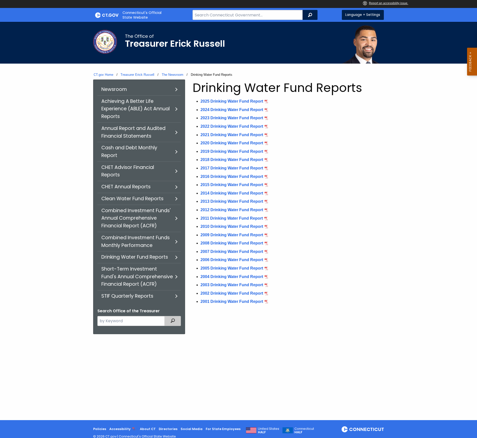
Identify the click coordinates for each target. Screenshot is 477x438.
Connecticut (304, 430)
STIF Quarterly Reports (127, 296)
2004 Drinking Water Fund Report (231, 277)
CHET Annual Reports (126, 186)
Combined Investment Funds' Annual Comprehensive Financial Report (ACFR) (136, 218)
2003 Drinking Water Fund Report (231, 285)
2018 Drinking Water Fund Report (231, 160)
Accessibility (120, 429)
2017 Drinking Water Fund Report (231, 168)
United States (268, 430)
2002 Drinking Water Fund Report (231, 293)
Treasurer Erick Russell (137, 75)
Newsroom (114, 89)
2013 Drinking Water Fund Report (231, 201)
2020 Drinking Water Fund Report (231, 143)
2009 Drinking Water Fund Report (231, 235)
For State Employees (223, 429)
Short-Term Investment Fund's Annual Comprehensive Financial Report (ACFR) (137, 276)
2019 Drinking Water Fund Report (231, 151)
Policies (99, 429)
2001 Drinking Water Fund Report (231, 301)
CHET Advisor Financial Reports (127, 171)
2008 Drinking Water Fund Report (231, 243)
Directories (168, 429)
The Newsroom (172, 75)
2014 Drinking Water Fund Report (231, 193)
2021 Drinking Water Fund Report (231, 135)
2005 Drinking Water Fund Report (231, 268)
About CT (148, 429)
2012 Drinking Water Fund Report (231, 210)
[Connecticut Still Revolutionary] (363, 429)
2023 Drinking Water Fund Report (231, 118)
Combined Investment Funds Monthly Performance (135, 241)
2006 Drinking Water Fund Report (231, 260)
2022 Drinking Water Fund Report (231, 126)
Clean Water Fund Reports (132, 198)
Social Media (191, 429)
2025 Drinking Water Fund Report (231, 101)
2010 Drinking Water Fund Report (231, 226)
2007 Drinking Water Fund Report (231, 251)
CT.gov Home (103, 75)
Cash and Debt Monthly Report (129, 151)
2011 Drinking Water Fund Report (231, 218)
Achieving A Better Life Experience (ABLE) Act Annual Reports (135, 109)
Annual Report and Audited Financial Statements (133, 132)
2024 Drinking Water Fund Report (231, 110)
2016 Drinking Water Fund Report (231, 176)
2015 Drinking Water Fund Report (231, 185)
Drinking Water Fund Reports (134, 257)
